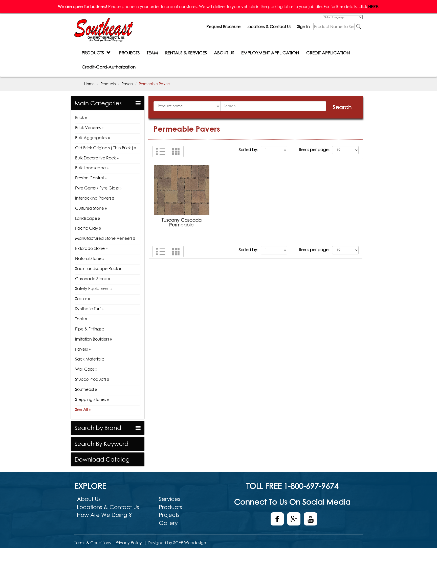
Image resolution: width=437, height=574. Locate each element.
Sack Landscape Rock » (98, 268)
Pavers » (83, 349)
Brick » (81, 117)
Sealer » (82, 298)
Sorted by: (248, 149)
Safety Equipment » (93, 288)
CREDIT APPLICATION (328, 52)
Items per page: (314, 149)
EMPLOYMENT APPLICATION (270, 52)
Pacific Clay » (88, 228)
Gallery (168, 523)
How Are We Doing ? (104, 515)
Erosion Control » (90, 177)
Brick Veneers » (89, 127)
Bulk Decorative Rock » (97, 157)
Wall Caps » (86, 369)
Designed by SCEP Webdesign (177, 542)
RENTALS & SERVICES (186, 52)
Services (169, 499)
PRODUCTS (94, 52)
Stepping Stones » (92, 399)
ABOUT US (224, 52)
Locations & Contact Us (269, 26)
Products (108, 84)
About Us (89, 499)
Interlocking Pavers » (94, 198)
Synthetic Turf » (89, 308)
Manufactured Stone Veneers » (105, 238)
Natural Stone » (89, 258)
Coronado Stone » (92, 278)
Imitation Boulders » (93, 339)
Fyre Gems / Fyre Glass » (98, 187)
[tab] (107, 103)
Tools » (81, 318)
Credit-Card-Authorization (109, 66)
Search (342, 107)
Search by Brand (98, 427)
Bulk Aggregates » (92, 137)
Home (89, 84)
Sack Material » (89, 359)
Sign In (303, 26)
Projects (169, 515)
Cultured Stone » (91, 208)
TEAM (152, 52)
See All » (83, 409)
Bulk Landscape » (91, 167)
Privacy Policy (129, 542)
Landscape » (87, 218)
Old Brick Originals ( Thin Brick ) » (105, 147)
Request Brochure (223, 26)
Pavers (127, 84)
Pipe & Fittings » (89, 328)
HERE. (373, 6)
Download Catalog (102, 459)
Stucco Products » (92, 379)
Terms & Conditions (92, 542)
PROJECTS (129, 52)
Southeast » (86, 389)
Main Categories (98, 103)
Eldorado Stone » (91, 248)
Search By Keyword (101, 443)
